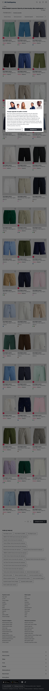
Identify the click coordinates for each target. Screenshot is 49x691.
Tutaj (8, 124)
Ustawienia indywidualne (14, 129)
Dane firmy (18, 125)
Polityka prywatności (11, 125)
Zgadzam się (33, 129)
